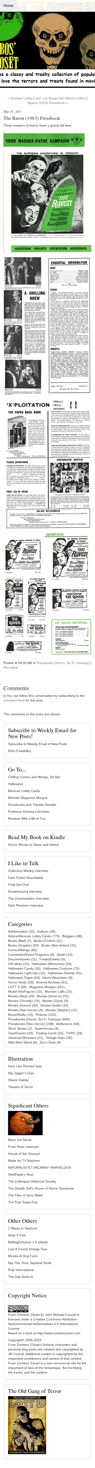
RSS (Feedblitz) (19, 751)
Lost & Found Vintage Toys (27, 1249)
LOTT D (17, 987)
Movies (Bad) (21, 996)
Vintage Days (59, 1038)
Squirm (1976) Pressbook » (47, 103)
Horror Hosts (21, 982)
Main (82, 98)
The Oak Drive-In (20, 1277)
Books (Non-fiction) (58, 945)
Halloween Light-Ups (26, 973)
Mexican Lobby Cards (24, 791)
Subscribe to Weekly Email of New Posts (37, 744)
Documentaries (22, 959)
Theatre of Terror (20, 1087)
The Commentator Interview (28, 898)
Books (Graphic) (23, 945)
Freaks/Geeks (52, 959)
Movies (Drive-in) (53, 996)
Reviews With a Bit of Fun (26, 818)
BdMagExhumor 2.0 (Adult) (28, 1242)
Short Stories (20, 1028)
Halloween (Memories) (51, 964)
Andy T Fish (17, 1235)
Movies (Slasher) (61, 1010)
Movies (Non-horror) (25, 1010)
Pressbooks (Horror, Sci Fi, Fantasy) (62, 663)
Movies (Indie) (54, 1005)
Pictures (46, 1014)
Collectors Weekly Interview (28, 871)
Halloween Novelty (65, 973)
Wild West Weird (22, 1042)
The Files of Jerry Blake (25, 1195)
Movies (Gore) (55, 1001)
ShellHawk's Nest (20, 1174)
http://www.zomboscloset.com (58, 1333)
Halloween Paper (24, 978)
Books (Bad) (19, 941)
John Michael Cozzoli (60, 1314)
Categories (20, 924)
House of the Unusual (24, 1154)
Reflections (67, 1024)
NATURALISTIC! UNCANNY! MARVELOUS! (39, 1167)
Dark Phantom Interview (25, 905)
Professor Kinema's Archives (29, 811)
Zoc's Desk (50, 1042)
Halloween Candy (24, 968)
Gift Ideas (18, 964)
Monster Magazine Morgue (28, 798)
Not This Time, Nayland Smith (29, 1263)
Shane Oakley (18, 1080)
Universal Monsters (25, 1038)
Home (8, 6)
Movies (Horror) (23, 1005)
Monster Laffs (58, 991)
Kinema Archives (51, 982)
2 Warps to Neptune (22, 1228)
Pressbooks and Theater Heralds (32, 805)
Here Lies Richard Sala (25, 1066)
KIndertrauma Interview (25, 891)
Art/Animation (21, 931)
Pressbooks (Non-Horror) (31, 1024)
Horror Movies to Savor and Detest (33, 844)
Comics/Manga (22, 950)
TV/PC (74, 1033)
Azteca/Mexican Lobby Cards (33, 936)
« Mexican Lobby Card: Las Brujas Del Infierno (42, 98)
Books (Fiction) (48, 941)
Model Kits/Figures (25, 991)
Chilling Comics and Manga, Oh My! (34, 777)
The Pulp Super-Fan (23, 1202)
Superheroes (47, 1028)
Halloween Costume (61, 968)
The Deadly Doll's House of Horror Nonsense (41, 1188)
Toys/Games (20, 1033)
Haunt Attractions (57, 978)
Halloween (15, 784)
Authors (46, 931)
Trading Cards (49, 1033)
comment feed (13, 700)
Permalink (10, 667)
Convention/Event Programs (31, 954)
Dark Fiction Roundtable (25, 878)
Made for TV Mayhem (24, 1160)
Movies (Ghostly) (24, 1001)
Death (64, 954)
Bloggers (72, 936)
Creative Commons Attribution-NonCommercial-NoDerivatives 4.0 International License (43, 1323)
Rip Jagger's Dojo (21, 1073)
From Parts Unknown (23, 1147)
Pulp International (21, 1270)
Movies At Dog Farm (23, 1256)
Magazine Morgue (47, 987)
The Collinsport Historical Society (32, 1181)
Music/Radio (20, 1014)
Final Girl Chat (18, 884)
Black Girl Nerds (20, 1140)
